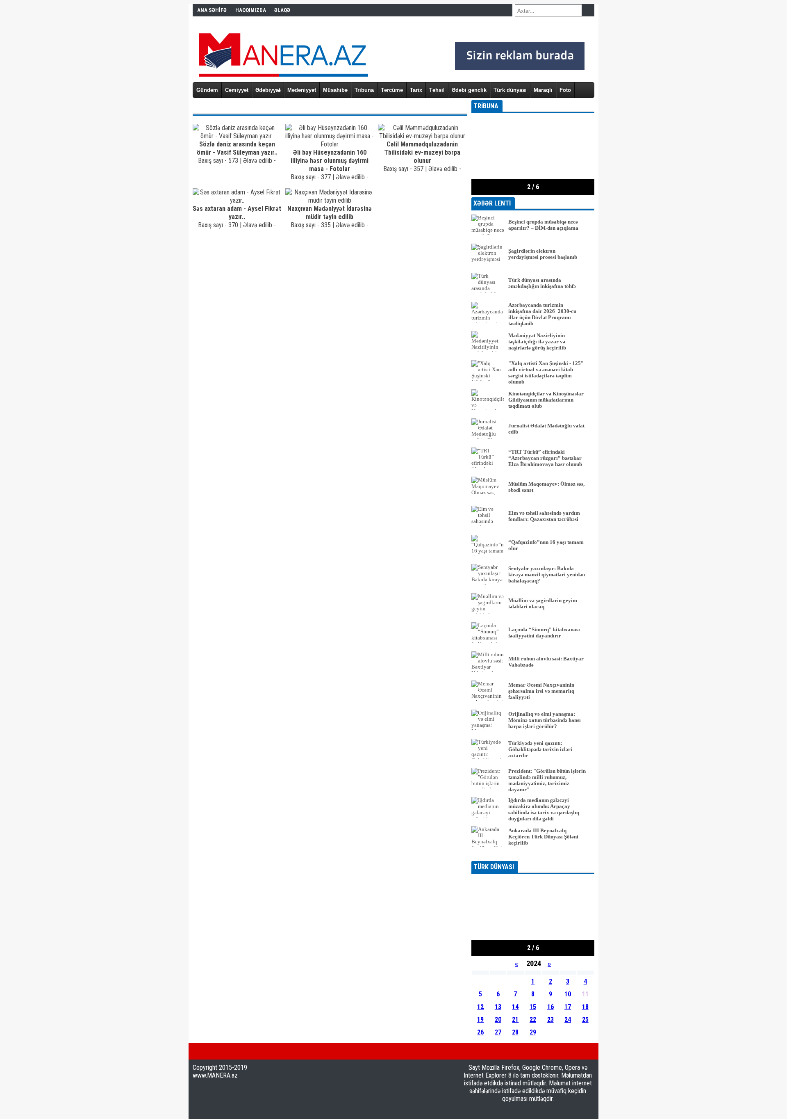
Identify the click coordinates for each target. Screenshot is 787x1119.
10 (567, 994)
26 (480, 1032)
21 (515, 1019)
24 (567, 1019)
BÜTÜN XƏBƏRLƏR (533, 855)
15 (533, 1007)
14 (515, 1007)
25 (585, 1019)
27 (498, 1032)
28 (515, 1032)
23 (550, 1019)
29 (533, 1032)
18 (585, 1007)
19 (480, 1019)
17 (567, 1007)
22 (533, 1019)
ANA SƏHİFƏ (212, 10)
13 (498, 1007)
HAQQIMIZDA (250, 10)
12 (480, 1007)
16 (550, 1007)
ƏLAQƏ (282, 10)
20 (498, 1019)
